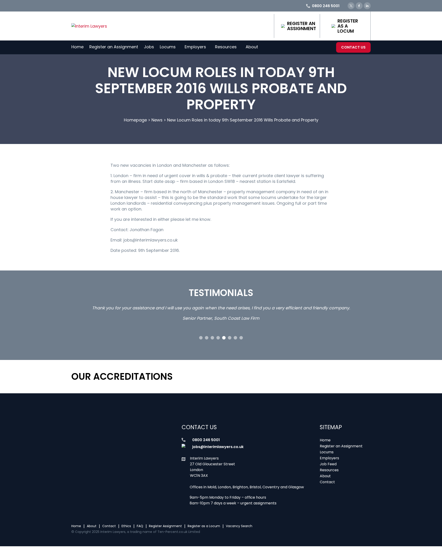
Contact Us (353, 47)
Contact (327, 482)
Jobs (149, 47)
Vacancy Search (239, 526)
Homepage (135, 120)
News (157, 120)
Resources (226, 47)
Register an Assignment (301, 26)
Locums (168, 47)
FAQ (140, 526)
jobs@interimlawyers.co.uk (218, 446)
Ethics (126, 526)
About (252, 47)
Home (77, 47)
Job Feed (328, 464)
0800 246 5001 (206, 440)
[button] (201, 338)
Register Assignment (165, 526)
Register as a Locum (347, 26)
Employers (195, 47)
